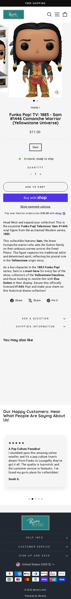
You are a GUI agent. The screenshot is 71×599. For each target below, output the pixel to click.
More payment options (35, 206)
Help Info (34, 537)
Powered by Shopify (35, 596)
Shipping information (35, 326)
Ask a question (35, 318)
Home (34, 107)
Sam (35, 147)
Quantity (35, 167)
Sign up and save (34, 555)
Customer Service (35, 546)
